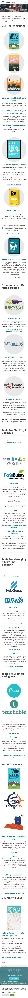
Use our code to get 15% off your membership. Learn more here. (14, 330)
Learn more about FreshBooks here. (14, 552)
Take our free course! (16, 507)
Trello (14, 653)
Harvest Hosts (14, 318)
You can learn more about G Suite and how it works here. (14, 526)
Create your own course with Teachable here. (14, 756)
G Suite (14, 510)
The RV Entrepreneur (14, 210)
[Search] (25, 2)
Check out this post (13, 421)
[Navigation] (2, 2)
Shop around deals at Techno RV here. (14, 871)
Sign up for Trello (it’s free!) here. (14, 666)
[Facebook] (8, 970)
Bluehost (14, 483)
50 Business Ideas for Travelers (14, 165)
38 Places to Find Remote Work (14, 259)
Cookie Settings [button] (6, 995)
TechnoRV (14, 856)
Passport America (14, 399)
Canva (14, 722)
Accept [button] (12, 995)
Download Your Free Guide (14, 278)
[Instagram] (14, 970)
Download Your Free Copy (14, 184)
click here (10, 500)
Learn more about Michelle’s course (11, 957)
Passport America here (19, 412)
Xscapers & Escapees (14, 357)
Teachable (14, 737)
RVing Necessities (14, 875)
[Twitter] (11, 970)
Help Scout (14, 628)
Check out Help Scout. (14, 649)
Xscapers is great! (12, 363)
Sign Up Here (14, 978)
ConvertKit (14, 607)
